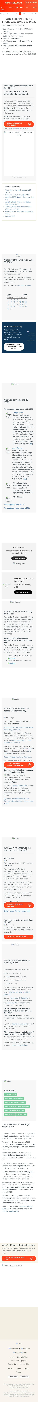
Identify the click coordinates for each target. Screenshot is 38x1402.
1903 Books (21, 1114)
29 (36, 14)
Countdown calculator (20, 1024)
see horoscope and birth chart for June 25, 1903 (14, 346)
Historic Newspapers (18, 1361)
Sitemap (10, 1369)
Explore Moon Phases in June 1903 (17, 911)
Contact (26, 1369)
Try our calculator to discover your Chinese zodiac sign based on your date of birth (18, 801)
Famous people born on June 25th (17, 508)
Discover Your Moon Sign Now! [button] (15, 905)
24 (16, 14)
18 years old (13, 992)
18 (17, 304)
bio (31, 444)
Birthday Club (25, 1364)
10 (14, 302)
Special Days (12, 1364)
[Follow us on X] (19, 1349)
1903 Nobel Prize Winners (15, 1102)
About (18, 1369)
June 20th (27, 749)
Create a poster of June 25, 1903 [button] (14, 124)
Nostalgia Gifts (22, 1357)
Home (12, 1357)
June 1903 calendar (23, 286)
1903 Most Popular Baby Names (17, 1106)
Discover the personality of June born (17, 757)
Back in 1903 (10, 216)
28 (32, 14)
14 (26, 302)
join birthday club (23, 592)
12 (20, 302)
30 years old (23, 992)
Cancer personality (17, 740)
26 (24, 14)
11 (17, 302)
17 (14, 304)
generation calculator (20, 1045)
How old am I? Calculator (19, 998)
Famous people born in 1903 (14, 505)
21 (4, 14)
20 (23, 304)
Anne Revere (17, 448)
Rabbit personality (20, 786)
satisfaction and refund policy (18, 128)
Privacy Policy (13, 1376)
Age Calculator (11, 1003)
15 (8, 304)
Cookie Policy (24, 1376)
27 (28, 14)
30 (11, 309)
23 (12, 14)
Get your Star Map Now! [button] (16, 936)
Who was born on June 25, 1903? (17, 195)
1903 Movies (9, 1114)
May (11, 7)
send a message (19, 558)
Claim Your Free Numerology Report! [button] (15, 764)
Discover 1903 (10, 1094)
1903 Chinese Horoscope (14, 1110)
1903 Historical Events (14, 1098)
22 (8, 14)
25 (17, 306)
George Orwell (18, 413)
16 (11, 304)
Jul (27, 7)
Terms (18, 1372)
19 (20, 304)
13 (23, 302)
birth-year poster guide (10, 1211)
